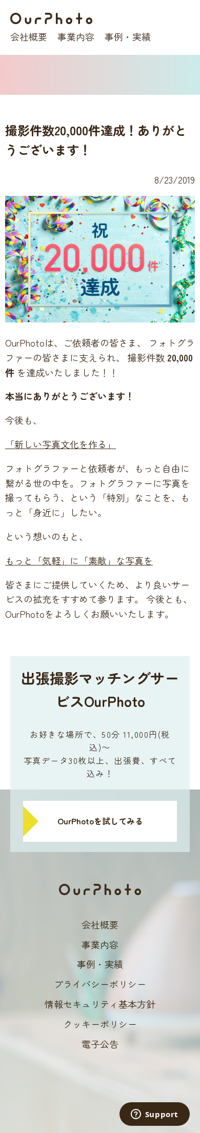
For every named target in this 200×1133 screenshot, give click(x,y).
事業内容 (75, 36)
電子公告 (100, 1043)
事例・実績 (128, 36)
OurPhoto (51, 18)
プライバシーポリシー (100, 983)
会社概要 (28, 36)
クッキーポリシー (100, 1023)
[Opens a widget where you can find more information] (154, 1115)
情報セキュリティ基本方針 (100, 1003)
